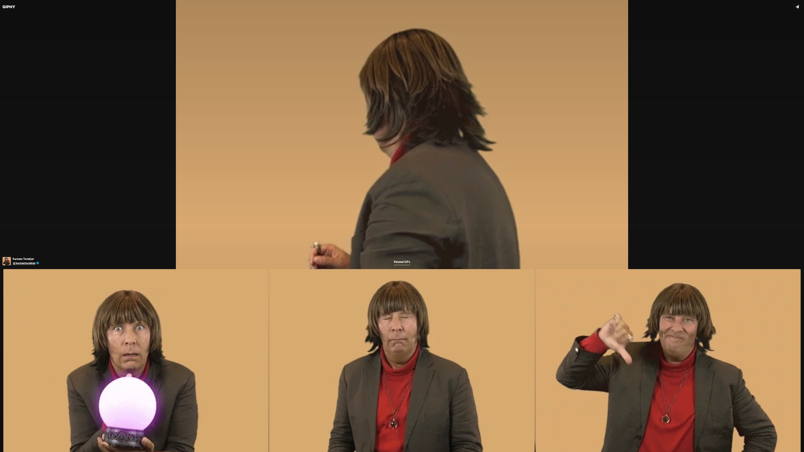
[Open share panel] (797, 7)
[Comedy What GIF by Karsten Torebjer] (402, 226)
